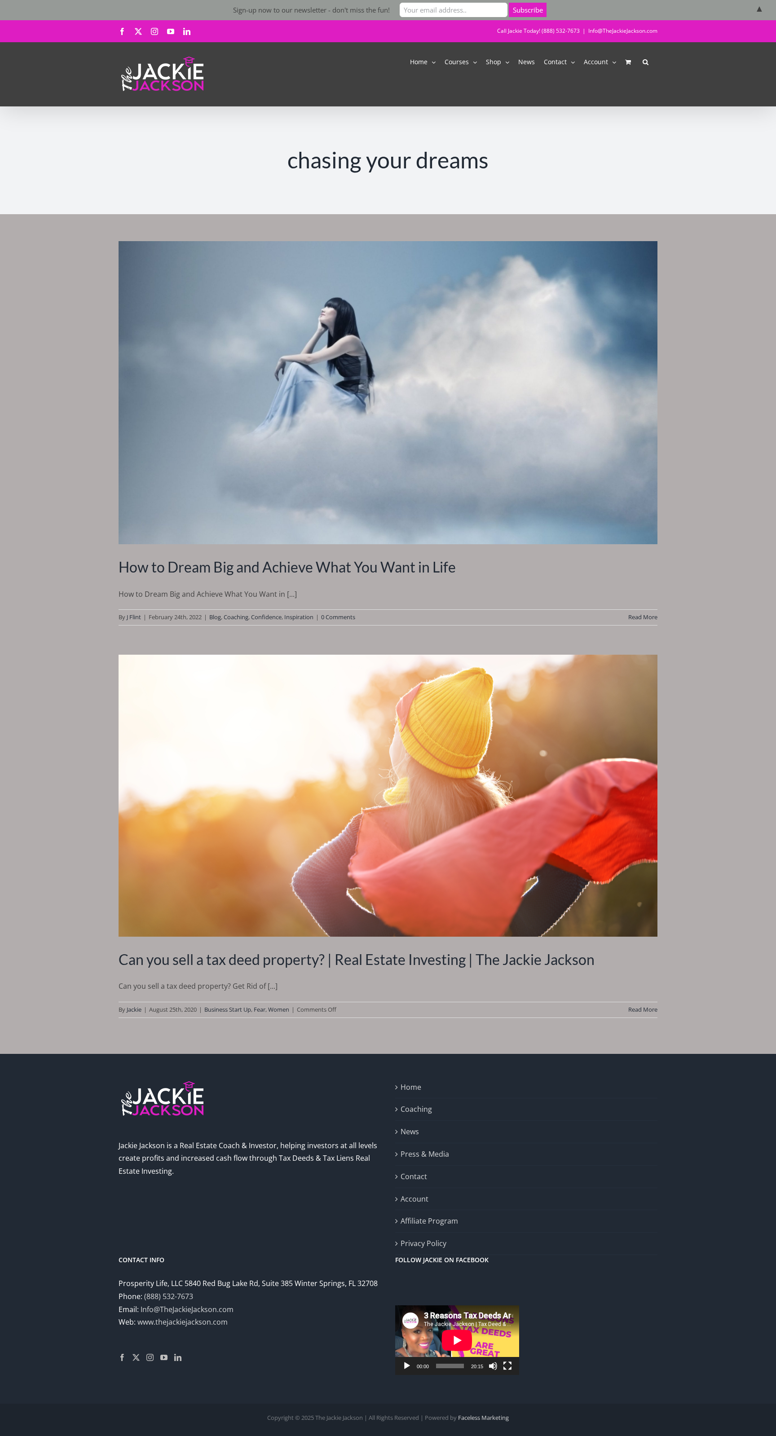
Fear (259, 1009)
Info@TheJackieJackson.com (622, 31)
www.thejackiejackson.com (182, 1322)
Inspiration (298, 617)
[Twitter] (136, 1357)
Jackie (134, 1009)
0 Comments (338, 617)
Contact (414, 1176)
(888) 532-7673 (168, 1296)
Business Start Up (227, 1009)
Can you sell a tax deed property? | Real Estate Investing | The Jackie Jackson (357, 959)
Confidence (266, 617)
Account (414, 1199)
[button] (645, 61)
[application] (457, 1340)
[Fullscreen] (507, 1365)
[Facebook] (122, 1357)
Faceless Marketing (483, 1418)
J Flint (134, 617)
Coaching (236, 617)
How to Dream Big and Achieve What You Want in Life (287, 567)
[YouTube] (164, 1357)
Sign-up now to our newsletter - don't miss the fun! (311, 9)
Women (278, 1009)
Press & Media (425, 1154)
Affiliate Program (429, 1221)
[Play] (406, 1365)
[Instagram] (150, 1357)
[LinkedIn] (177, 1357)
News (410, 1131)
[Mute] (493, 1365)
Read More (642, 617)
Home (411, 1087)
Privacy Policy (423, 1243)
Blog (215, 617)
